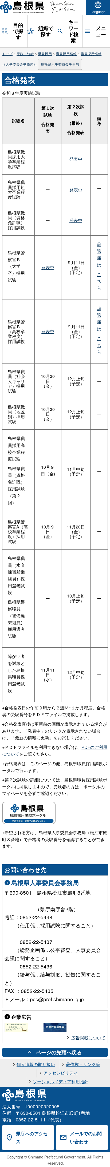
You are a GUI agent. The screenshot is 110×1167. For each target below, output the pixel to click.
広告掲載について (88, 1038)
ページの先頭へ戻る (59, 1052)
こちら (99, 281)
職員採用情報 (66, 53)
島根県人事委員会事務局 (60, 64)
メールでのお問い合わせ (86, 1137)
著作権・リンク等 (83, 1064)
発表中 (75, 159)
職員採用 (45, 53)
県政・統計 (25, 53)
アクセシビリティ (61, 1073)
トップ (7, 53)
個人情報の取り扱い (36, 1064)
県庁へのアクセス (32, 1137)
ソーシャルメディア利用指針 (60, 1082)
